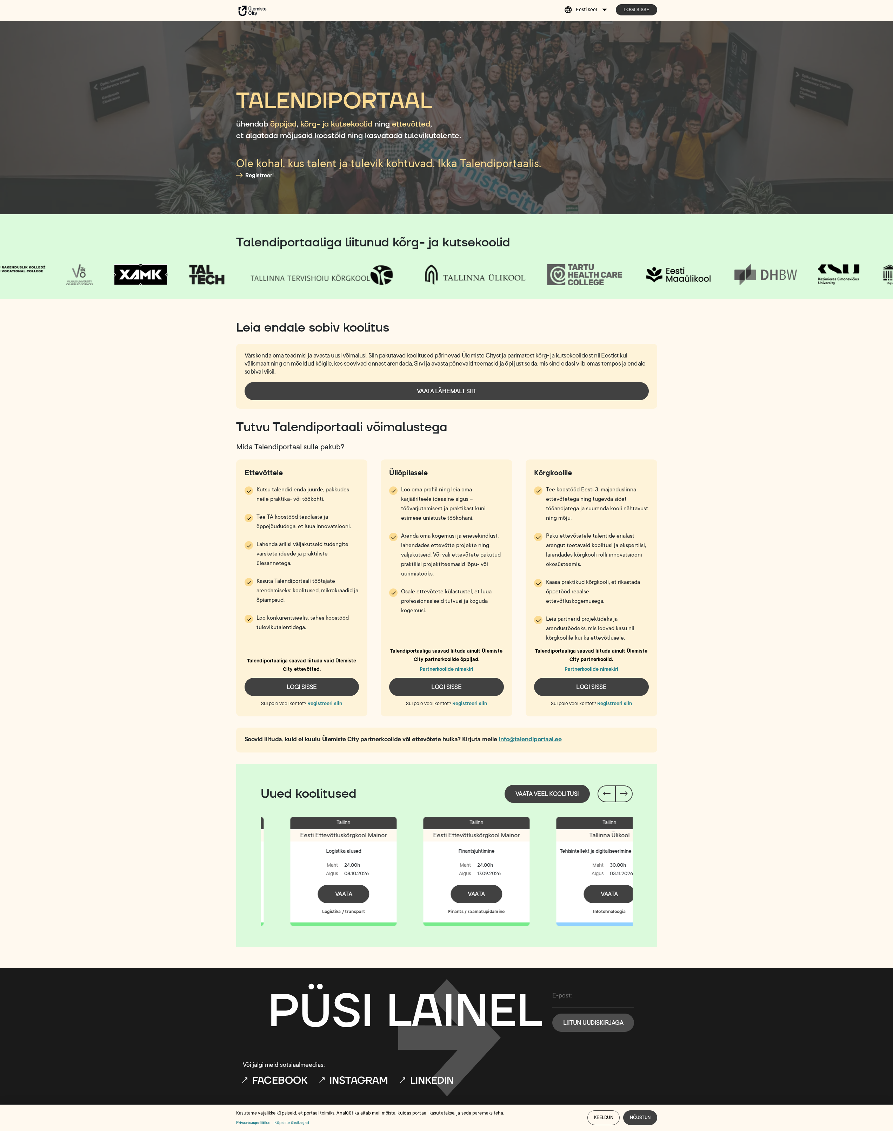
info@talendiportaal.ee (530, 739)
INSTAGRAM (358, 1080)
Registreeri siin (324, 703)
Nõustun (640, 1118)
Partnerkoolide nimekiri (446, 669)
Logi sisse (636, 9)
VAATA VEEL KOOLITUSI (547, 794)
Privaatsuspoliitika (252, 1122)
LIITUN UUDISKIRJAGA (593, 1022)
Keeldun (603, 1118)
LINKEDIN (432, 1080)
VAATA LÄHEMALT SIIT (447, 391)
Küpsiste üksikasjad (291, 1122)
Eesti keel (586, 9)
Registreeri (259, 175)
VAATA (313, 894)
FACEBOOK (279, 1080)
